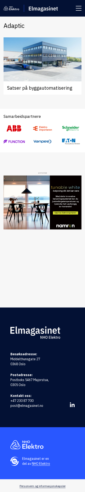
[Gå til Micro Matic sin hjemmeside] (14, 141)
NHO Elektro (41, 463)
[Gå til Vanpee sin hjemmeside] (42, 141)
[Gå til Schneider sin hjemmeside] (70, 128)
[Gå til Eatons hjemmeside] (70, 141)
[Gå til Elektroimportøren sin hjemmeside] (42, 128)
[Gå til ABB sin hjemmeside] (14, 128)
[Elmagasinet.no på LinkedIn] (72, 404)
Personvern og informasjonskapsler (43, 486)
